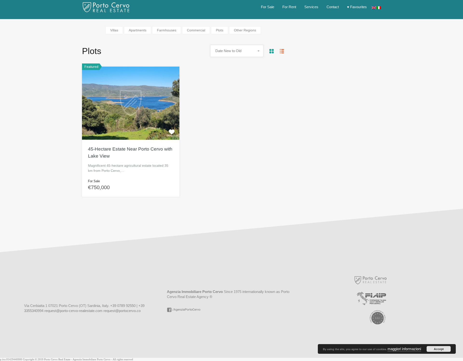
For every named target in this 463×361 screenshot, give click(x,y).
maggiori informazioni (404, 348)
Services (311, 7)
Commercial (196, 30)
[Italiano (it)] (379, 7)
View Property (130, 125)
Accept (439, 349)
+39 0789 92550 (123, 306)
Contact (333, 7)
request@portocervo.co (122, 311)
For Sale (267, 7)
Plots (219, 30)
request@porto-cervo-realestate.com (73, 311)
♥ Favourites (357, 7)
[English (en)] (374, 7)
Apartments (137, 30)
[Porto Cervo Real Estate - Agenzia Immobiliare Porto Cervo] (106, 11)
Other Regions (245, 30)
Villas (114, 30)
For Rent (289, 7)
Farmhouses (166, 30)
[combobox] (236, 51)
